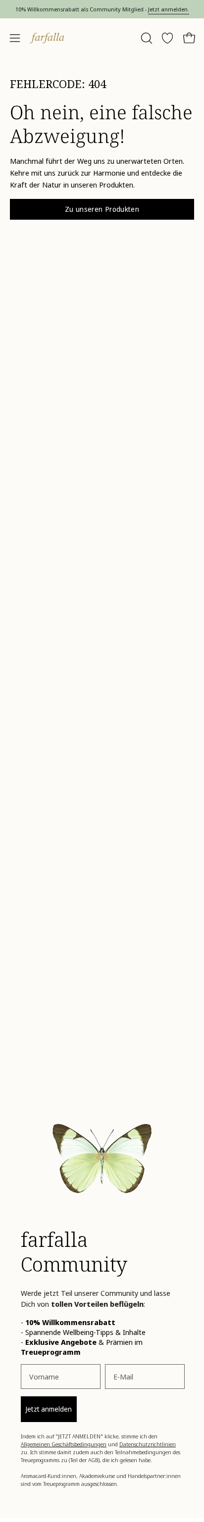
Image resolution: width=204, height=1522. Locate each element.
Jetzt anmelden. (168, 9)
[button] (146, 38)
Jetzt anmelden (49, 1409)
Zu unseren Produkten (102, 209)
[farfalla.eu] (47, 38)
